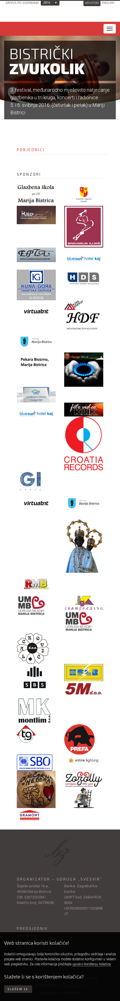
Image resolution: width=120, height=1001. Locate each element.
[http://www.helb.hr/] (83, 672)
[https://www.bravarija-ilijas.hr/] (83, 227)
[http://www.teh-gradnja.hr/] (36, 734)
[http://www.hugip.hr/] (36, 215)
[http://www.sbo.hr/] (36, 763)
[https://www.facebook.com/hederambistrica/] (36, 789)
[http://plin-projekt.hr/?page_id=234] (83, 373)
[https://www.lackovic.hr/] (36, 648)
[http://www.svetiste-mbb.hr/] (83, 543)
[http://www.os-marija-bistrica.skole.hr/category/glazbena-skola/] (36, 194)
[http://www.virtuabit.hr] (36, 311)
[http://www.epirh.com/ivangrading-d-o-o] (83, 603)
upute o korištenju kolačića (91, 964)
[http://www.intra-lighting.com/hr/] (83, 760)
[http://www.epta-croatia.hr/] (36, 255)
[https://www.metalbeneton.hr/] (83, 305)
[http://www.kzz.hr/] (83, 195)
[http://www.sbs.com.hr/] (36, 677)
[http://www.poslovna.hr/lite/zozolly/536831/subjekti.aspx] (83, 779)
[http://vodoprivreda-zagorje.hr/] (36, 395)
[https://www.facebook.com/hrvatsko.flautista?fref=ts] (83, 320)
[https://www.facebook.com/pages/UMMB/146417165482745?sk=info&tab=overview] (83, 622)
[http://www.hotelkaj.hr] (83, 259)
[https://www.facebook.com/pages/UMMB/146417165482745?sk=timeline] (36, 606)
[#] (83, 356)
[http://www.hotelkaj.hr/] (36, 414)
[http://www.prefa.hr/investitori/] (83, 739)
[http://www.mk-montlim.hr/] (36, 710)
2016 (46, 2)
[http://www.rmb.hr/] (36, 584)
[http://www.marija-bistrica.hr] (36, 341)
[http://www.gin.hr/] (36, 481)
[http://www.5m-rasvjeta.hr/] (83, 689)
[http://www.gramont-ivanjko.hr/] (36, 816)
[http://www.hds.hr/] (83, 278)
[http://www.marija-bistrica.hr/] (83, 503)
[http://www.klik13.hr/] (83, 410)
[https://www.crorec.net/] (83, 443)
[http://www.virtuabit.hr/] (36, 503)
